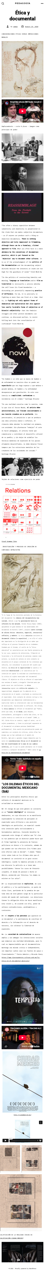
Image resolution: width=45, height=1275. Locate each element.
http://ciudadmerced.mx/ (22, 1115)
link (5, 791)
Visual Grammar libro (9, 541)
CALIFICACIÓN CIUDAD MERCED (11, 1238)
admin (15, 27)
